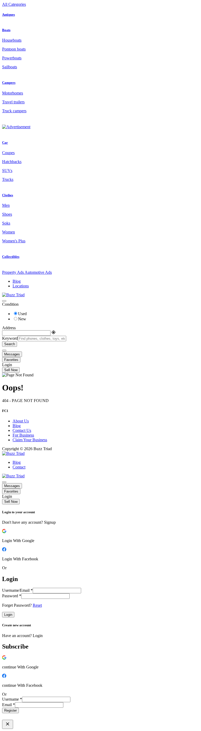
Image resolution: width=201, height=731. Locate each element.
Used (22, 313)
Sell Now (11, 370)
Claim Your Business (30, 440)
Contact (19, 467)
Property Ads (13, 272)
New (22, 319)
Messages (12, 354)
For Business (23, 435)
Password (11, 596)
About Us (21, 421)
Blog (17, 281)
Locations (21, 286)
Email (8, 704)
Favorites (11, 360)
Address (9, 328)
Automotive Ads (38, 272)
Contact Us (22, 430)
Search (9, 344)
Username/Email (17, 590)
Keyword (10, 338)
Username (12, 699)
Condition (10, 304)
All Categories (14, 4)
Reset (37, 605)
